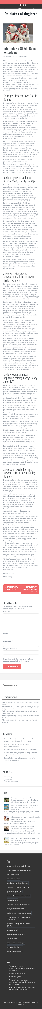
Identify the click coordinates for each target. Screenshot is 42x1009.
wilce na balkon (12, 938)
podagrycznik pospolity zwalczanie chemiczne (19, 918)
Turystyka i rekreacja (11, 781)
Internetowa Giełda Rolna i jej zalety (30, 589)
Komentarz (7, 612)
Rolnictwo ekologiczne (21, 13)
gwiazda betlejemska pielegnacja (18, 896)
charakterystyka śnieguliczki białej (18, 866)
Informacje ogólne (15, 977)
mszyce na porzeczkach (15, 909)
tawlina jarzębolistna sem (16, 934)
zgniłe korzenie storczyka (16, 943)
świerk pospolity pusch (15, 951)
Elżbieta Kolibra (22, 56)
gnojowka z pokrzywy (14, 892)
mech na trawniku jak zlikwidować (18, 904)
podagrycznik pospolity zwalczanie (19, 913)
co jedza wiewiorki (13, 879)
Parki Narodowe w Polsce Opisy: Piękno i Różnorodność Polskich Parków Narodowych (24, 807)
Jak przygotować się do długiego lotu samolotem (20, 749)
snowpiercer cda (12, 930)
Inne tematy (8, 577)
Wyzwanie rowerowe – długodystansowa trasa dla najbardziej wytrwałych (22, 968)
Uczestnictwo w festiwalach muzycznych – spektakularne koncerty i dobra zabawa (22, 982)
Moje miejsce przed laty (17, 973)
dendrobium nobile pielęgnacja (17, 883)
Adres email (8, 641)
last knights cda (12, 900)
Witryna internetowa (10, 649)
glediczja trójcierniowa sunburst (18, 887)
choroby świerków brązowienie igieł (19, 870)
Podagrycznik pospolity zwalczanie (23, 798)
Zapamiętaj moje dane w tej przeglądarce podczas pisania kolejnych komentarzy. (18, 660)
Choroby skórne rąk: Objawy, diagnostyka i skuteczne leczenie (22, 7)
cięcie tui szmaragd (13, 874)
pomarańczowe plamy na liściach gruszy (18, 925)
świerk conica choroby (14, 947)
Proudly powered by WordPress (14, 1002)
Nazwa (6, 633)
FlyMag (34, 1002)
